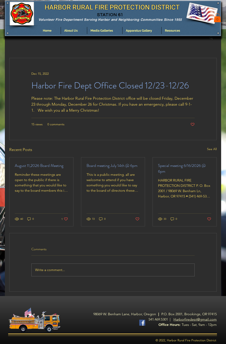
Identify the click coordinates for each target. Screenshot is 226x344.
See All (212, 149)
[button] (74, 30)
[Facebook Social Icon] (142, 323)
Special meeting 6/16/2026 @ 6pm (182, 168)
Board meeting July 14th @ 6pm (112, 165)
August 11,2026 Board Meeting (39, 165)
